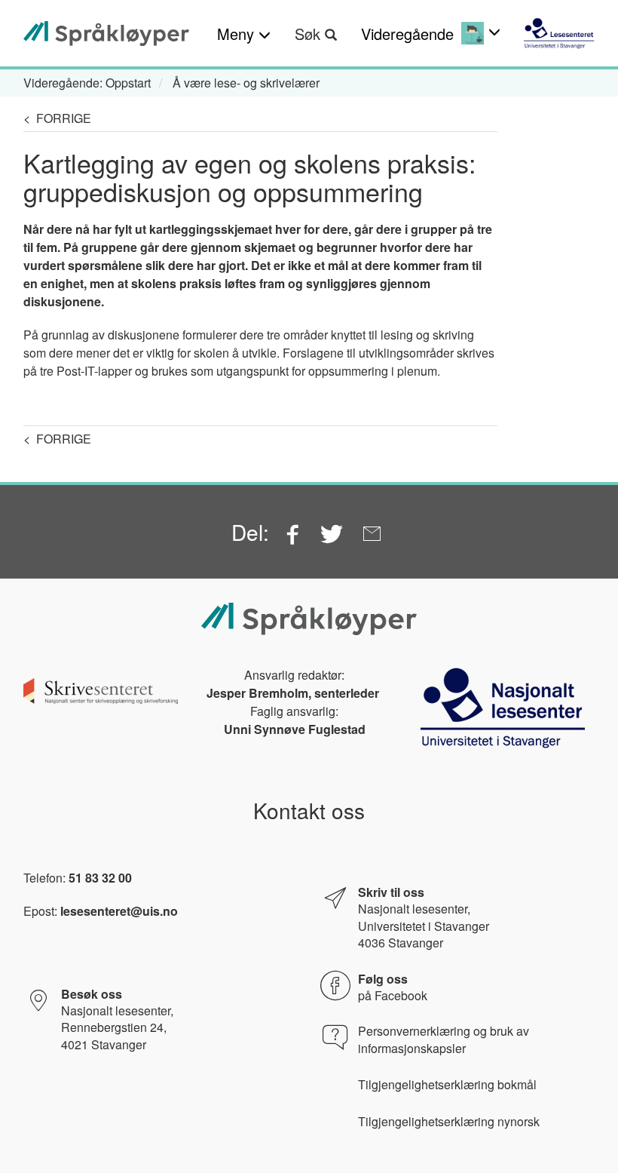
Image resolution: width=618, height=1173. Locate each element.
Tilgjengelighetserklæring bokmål (447, 1084)
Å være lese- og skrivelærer (246, 82)
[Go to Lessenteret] (559, 33)
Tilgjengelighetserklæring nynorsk (449, 1121)
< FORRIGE (57, 118)
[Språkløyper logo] (106, 33)
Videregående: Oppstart (87, 82)
